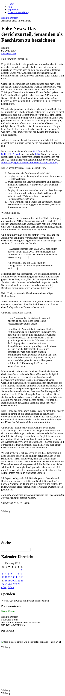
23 (22, 580)
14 (15, 577)
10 (3, 577)
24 (3, 584)
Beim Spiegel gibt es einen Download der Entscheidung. (29, 162)
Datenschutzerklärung (18, 12)
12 (9, 577)
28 (15, 584)
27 (12, 584)
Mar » (11, 587)
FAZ (37, 154)
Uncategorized (8, 53)
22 (19, 580)
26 (9, 584)
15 (19, 577)
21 (15, 580)
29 (19, 584)
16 (22, 577)
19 (9, 580)
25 (6, 584)
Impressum (13, 9)
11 (6, 577)
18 (6, 580)
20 (12, 580)
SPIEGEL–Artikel (10, 154)
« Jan (3, 587)
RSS (10, 6)
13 (12, 577)
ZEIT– (36, 151)
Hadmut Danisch (9, 17)
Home (11, 4)
